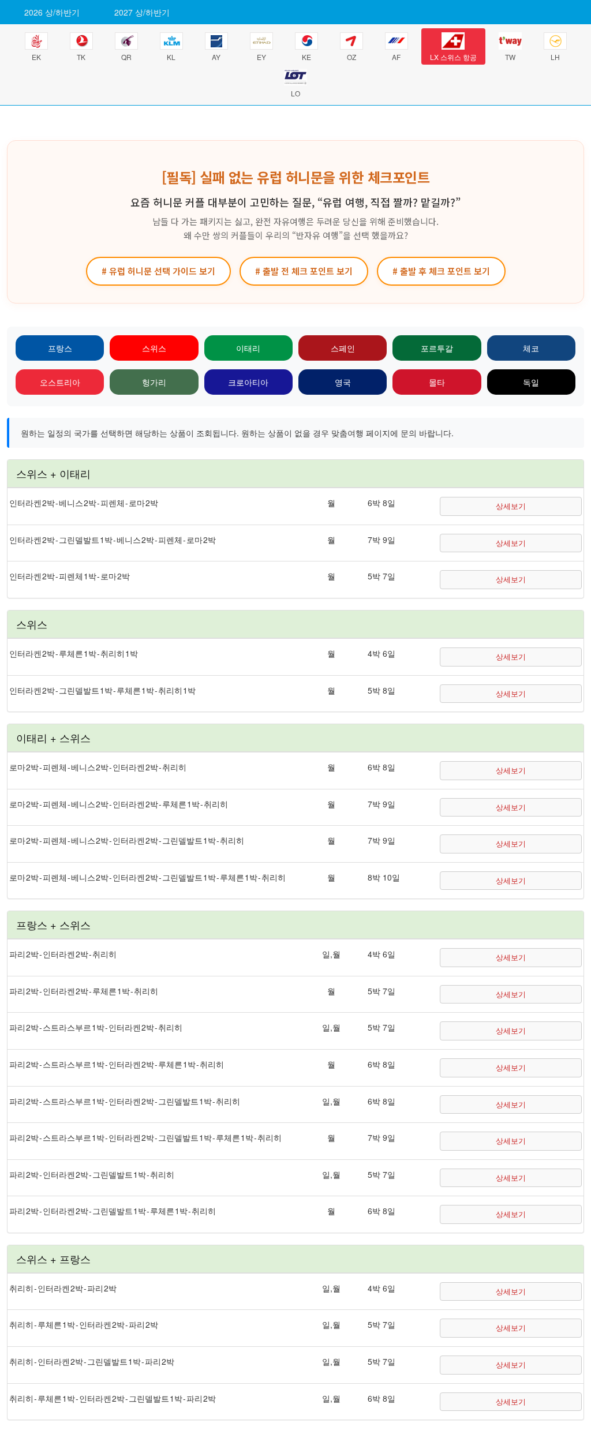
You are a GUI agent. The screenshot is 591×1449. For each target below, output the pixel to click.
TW (510, 57)
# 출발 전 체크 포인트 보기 (304, 271)
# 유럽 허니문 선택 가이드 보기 (158, 271)
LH (555, 57)
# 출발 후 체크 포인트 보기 (441, 271)
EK (36, 57)
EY (261, 57)
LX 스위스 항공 (453, 57)
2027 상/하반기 (142, 12)
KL (171, 57)
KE (306, 57)
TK (81, 57)
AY (216, 57)
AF (396, 57)
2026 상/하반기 (52, 12)
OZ (351, 57)
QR (126, 57)
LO (295, 93)
